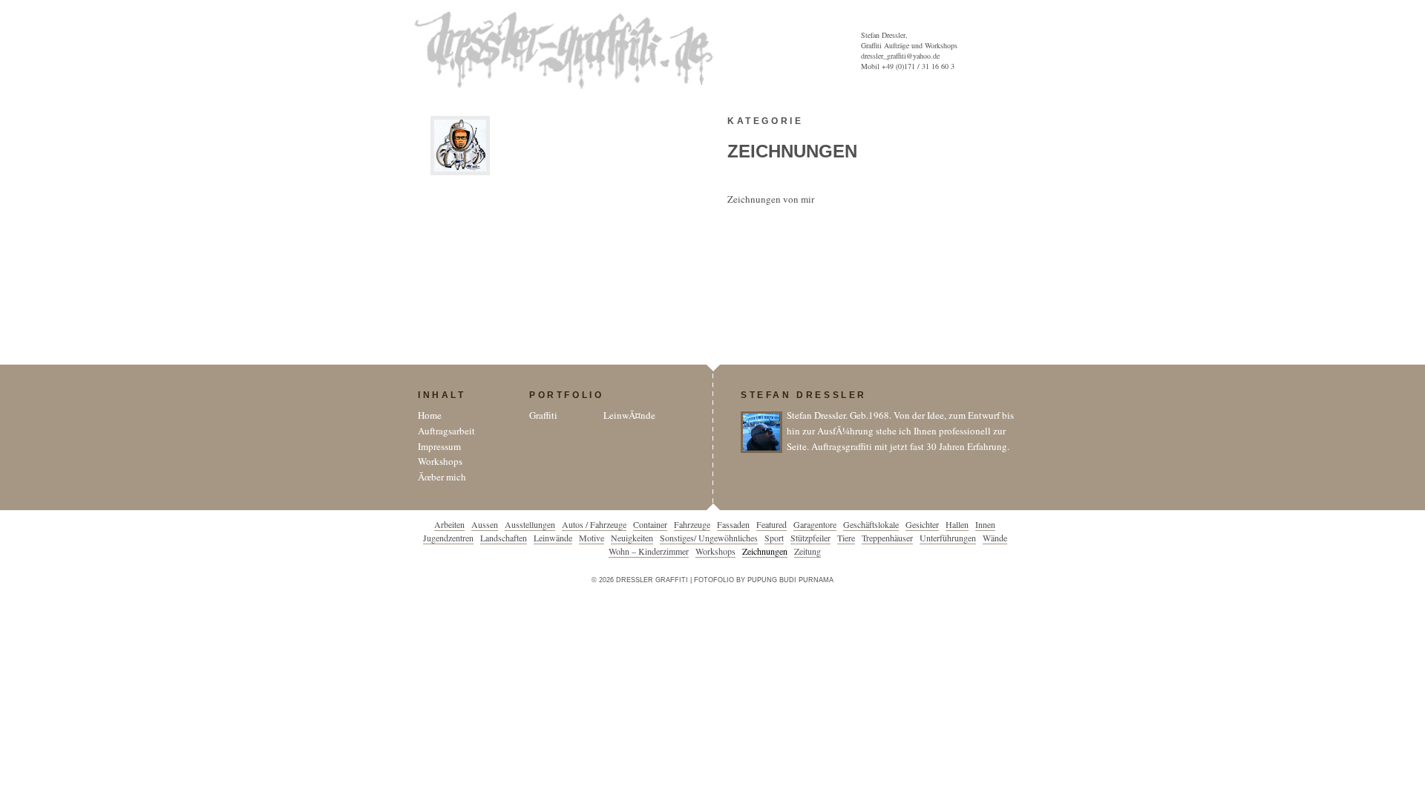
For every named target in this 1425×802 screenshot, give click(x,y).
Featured (771, 524)
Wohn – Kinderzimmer (649, 551)
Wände (995, 538)
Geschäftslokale (871, 524)
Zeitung (807, 551)
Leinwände (553, 538)
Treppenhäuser (887, 538)
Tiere (846, 538)
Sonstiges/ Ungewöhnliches (709, 538)
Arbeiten (449, 524)
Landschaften (503, 538)
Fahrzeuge (692, 524)
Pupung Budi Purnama (790, 580)
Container (650, 524)
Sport (774, 538)
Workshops (440, 461)
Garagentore (814, 524)
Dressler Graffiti (567, 50)
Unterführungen (948, 538)
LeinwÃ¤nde (629, 415)
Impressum (439, 446)
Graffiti (543, 415)
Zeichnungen (764, 551)
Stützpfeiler (810, 538)
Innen (985, 524)
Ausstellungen (530, 524)
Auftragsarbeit (446, 430)
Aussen (484, 524)
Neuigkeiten (632, 538)
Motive (591, 538)
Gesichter (922, 524)
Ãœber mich (442, 476)
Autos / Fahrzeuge (594, 524)
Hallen (957, 524)
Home (430, 415)
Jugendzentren (448, 538)
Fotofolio (714, 580)
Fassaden (733, 524)
